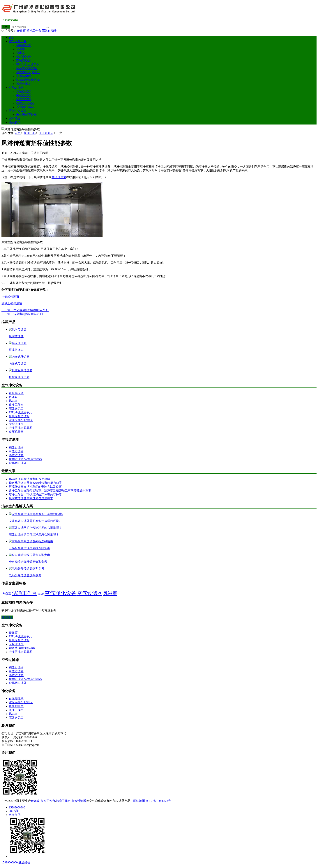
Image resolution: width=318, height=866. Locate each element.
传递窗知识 (46, 133)
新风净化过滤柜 (26, 68)
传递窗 (21, 30)
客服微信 (15, 814)
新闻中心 (30, 133)
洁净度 (41, 594)
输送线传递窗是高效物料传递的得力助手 (35, 482)
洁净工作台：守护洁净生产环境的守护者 (35, 494)
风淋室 (20, 52)
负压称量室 (23, 83)
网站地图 (139, 800)
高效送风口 (23, 60)
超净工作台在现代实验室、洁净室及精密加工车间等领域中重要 (50, 490)
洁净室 (6, 594)
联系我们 (15, 122)
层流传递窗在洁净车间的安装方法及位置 (35, 486)
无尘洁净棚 (23, 76)
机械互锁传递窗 (11, 303)
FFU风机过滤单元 (27, 64)
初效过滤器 (23, 91)
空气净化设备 (17, 41)
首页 (12, 37)
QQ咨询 (14, 810)
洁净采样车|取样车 (28, 72)
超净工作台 (33, 30)
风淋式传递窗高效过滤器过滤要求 (31, 498)
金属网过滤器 (25, 107)
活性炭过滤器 (25, 103)
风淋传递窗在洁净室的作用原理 (29, 479)
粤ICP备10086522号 (158, 800)
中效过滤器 (23, 95)
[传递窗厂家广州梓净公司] (39, 14)
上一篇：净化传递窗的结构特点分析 (25, 310)
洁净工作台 (24, 593)
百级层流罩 (23, 45)
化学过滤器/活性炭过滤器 (25, 459)
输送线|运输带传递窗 (22, 648)
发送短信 (24, 862)
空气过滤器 (16, 87)
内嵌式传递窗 (10, 296)
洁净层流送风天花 (28, 79)
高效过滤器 (49, 30)
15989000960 (17, 807)
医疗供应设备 (17, 110)
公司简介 (15, 118)
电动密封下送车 (26, 114)
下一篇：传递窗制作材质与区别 (22, 314)
